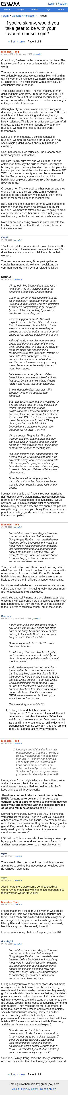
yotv (4, 853)
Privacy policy (29, 1088)
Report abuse (48, 1088)
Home (7, 9)
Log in (51, 3)
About (15, 1088)
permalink (38, 54)
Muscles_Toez (10, 51)
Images (20, 9)
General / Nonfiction (23, 15)
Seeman (6, 616)
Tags (47, 9)
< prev (21, 41)
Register (62, 3)
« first (11, 41)
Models (34, 9)
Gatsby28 (7, 941)
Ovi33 (4, 237)
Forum (61, 9)
